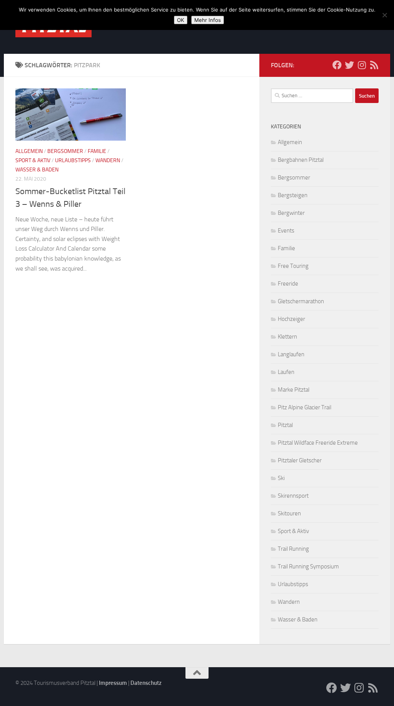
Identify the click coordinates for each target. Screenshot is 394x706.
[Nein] (384, 15)
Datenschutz (146, 682)
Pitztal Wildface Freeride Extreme (318, 442)
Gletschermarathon (301, 301)
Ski (281, 478)
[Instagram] (361, 65)
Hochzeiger (291, 319)
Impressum (113, 682)
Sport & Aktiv (32, 160)
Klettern (287, 336)
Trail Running (293, 548)
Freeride (288, 283)
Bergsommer (65, 151)
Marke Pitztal (293, 389)
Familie (97, 151)
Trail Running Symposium (308, 566)
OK (180, 20)
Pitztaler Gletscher (300, 460)
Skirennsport (293, 495)
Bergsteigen (292, 195)
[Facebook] (337, 65)
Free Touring (293, 265)
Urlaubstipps (73, 160)
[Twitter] (349, 65)
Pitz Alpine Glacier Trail (304, 407)
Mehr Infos (207, 20)
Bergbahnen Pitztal (301, 159)
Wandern (107, 160)
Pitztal (285, 425)
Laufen (286, 372)
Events (286, 230)
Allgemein (29, 151)
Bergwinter (291, 212)
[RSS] (374, 65)
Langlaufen (291, 354)
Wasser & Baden (36, 169)
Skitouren (289, 513)
